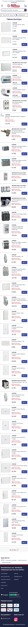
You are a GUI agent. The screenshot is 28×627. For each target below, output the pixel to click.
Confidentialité (18, 576)
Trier (4, 15)
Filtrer (11, 15)
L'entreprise (4, 573)
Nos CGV (16, 573)
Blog (2, 588)
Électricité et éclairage (11, 560)
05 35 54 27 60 (6, 618)
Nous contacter (5, 576)
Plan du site (4, 585)
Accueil (2, 560)
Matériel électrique (22, 560)
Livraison (3, 582)
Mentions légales (5, 579)
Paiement (16, 579)
